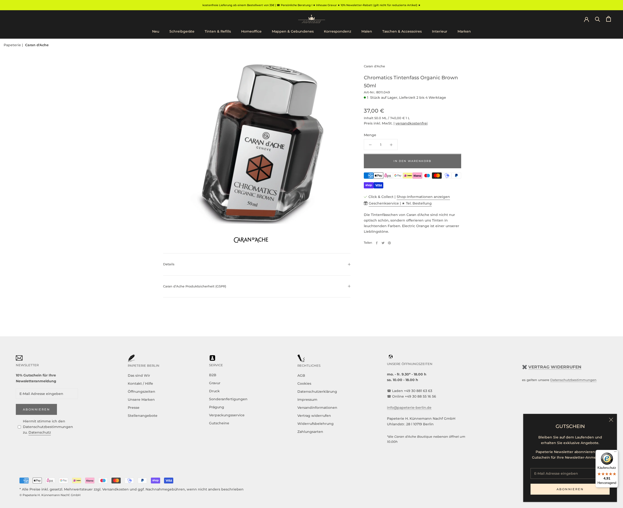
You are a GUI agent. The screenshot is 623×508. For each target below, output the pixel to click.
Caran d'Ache (37, 45)
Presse (133, 407)
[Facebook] (376, 242)
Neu (155, 31)
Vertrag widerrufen (314, 415)
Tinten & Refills (218, 31)
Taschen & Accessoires (402, 31)
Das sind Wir (139, 375)
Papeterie (13, 45)
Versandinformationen (317, 407)
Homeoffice (251, 31)
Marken (464, 31)
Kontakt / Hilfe (140, 383)
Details (168, 264)
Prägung (216, 407)
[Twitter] (383, 242)
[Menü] (615, 453)
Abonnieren (570, 489)
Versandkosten (115, 489)
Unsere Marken (141, 399)
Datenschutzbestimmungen (573, 380)
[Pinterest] (389, 242)
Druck (214, 391)
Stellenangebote (142, 415)
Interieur (439, 31)
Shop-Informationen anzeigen (423, 197)
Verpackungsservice (227, 415)
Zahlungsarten (310, 431)
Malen (366, 31)
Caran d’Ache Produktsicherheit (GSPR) (194, 286)
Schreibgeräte (181, 31)
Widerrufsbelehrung (315, 423)
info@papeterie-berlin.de (409, 407)
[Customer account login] (586, 19)
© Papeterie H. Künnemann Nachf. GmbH (50, 495)
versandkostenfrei (411, 123)
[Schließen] (611, 420)
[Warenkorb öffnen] (608, 19)
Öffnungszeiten (141, 391)
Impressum (307, 399)
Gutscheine (219, 423)
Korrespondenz (337, 31)
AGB (301, 375)
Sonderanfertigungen (228, 399)
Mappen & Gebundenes (293, 31)
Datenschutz (39, 432)
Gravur (214, 383)
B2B (212, 375)
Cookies (304, 383)
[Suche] (597, 18)
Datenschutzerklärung (317, 391)
